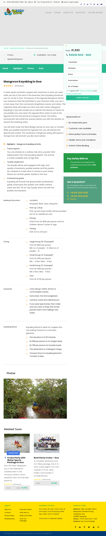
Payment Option (26, 509)
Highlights (17, 68)
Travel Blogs (95, 12)
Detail (5, 68)
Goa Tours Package (88, 521)
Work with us (24, 512)
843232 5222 (76, 55)
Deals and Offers (26, 516)
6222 (22, 2)
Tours (57, 12)
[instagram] (81, 4)
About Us (68, 12)
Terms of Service (86, 91)
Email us (73, 199)
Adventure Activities (17, 48)
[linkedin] (87, 4)
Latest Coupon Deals (70, 2)
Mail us (30, 2)
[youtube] (97, 4)
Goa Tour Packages (23, 520)
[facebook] (84, 4)
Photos (31, 68)
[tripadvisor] (101, 4)
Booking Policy (10, 519)
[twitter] (94, 4)
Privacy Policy (9, 516)
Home (48, 12)
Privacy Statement (73, 94)
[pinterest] (90, 4)
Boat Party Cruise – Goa (46, 457)
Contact (80, 12)
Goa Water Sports (26, 533)
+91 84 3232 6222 (79, 196)
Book (41, 68)
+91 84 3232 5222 (12, 2)
